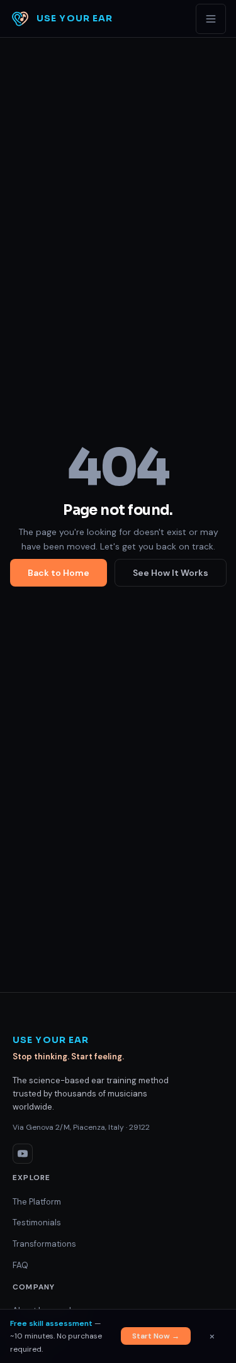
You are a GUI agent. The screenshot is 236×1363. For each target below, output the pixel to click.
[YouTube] (23, 1154)
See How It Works (170, 572)
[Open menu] (211, 19)
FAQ (20, 1265)
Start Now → (155, 1336)
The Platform (37, 1201)
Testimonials (37, 1222)
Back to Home (58, 572)
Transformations (44, 1244)
